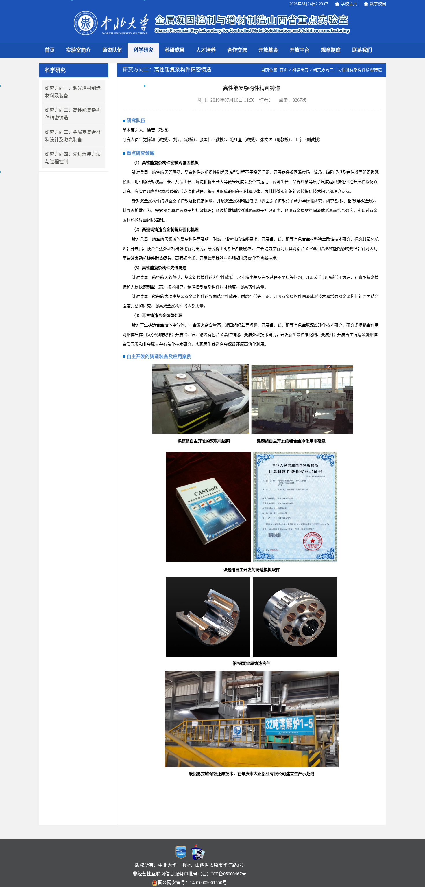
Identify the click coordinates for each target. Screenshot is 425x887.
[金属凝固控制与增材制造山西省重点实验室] (212, 24)
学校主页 (349, 4)
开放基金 (268, 50)
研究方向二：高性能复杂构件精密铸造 (347, 70)
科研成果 (174, 50)
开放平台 (299, 50)
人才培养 (206, 50)
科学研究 (143, 50)
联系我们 (362, 50)
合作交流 (237, 50)
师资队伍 (112, 50)
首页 (50, 50)
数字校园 (378, 4)
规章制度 (331, 50)
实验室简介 (78, 50)
